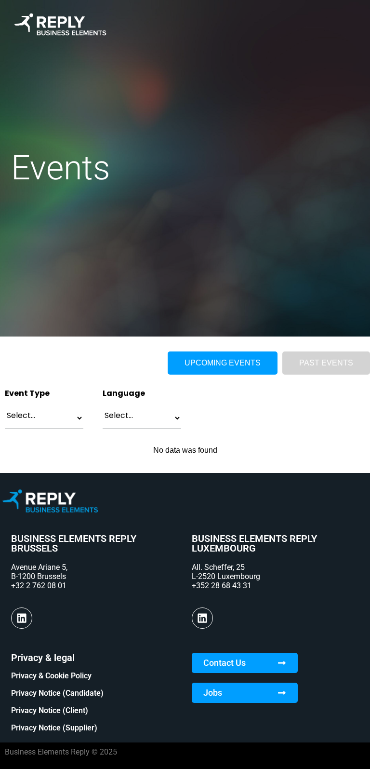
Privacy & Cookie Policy (51, 675)
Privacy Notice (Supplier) (54, 727)
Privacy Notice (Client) (49, 710)
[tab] (223, 363)
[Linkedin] (21, 618)
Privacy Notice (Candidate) (57, 693)
